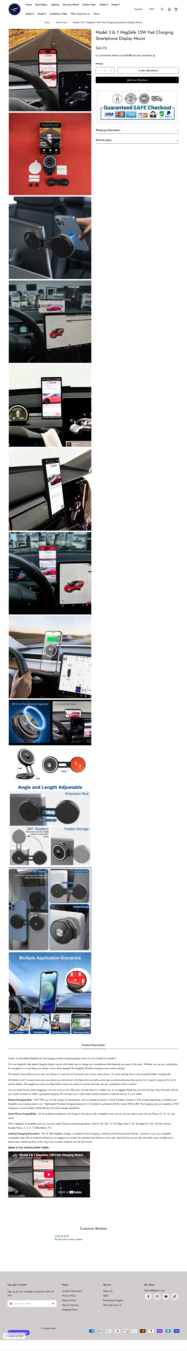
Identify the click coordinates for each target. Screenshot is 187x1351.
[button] (175, 9)
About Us (107, 1291)
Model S (30, 13)
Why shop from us (80, 13)
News (96, 13)
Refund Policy (69, 1300)
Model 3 (103, 4)
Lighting (55, 4)
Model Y (115, 4)
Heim (47, 22)
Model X (42, 13)
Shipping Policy (70, 1309)
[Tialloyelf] (14, 9)
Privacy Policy (69, 1295)
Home (29, 4)
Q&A (105, 1295)
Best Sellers (41, 4)
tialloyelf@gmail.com (154, 1290)
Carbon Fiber (89, 4)
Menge (99, 63)
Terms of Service (70, 1305)
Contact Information (72, 1291)
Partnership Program (113, 1300)
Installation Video (58, 13)
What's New (61, 22)
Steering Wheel (71, 4)
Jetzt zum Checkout (137, 80)
